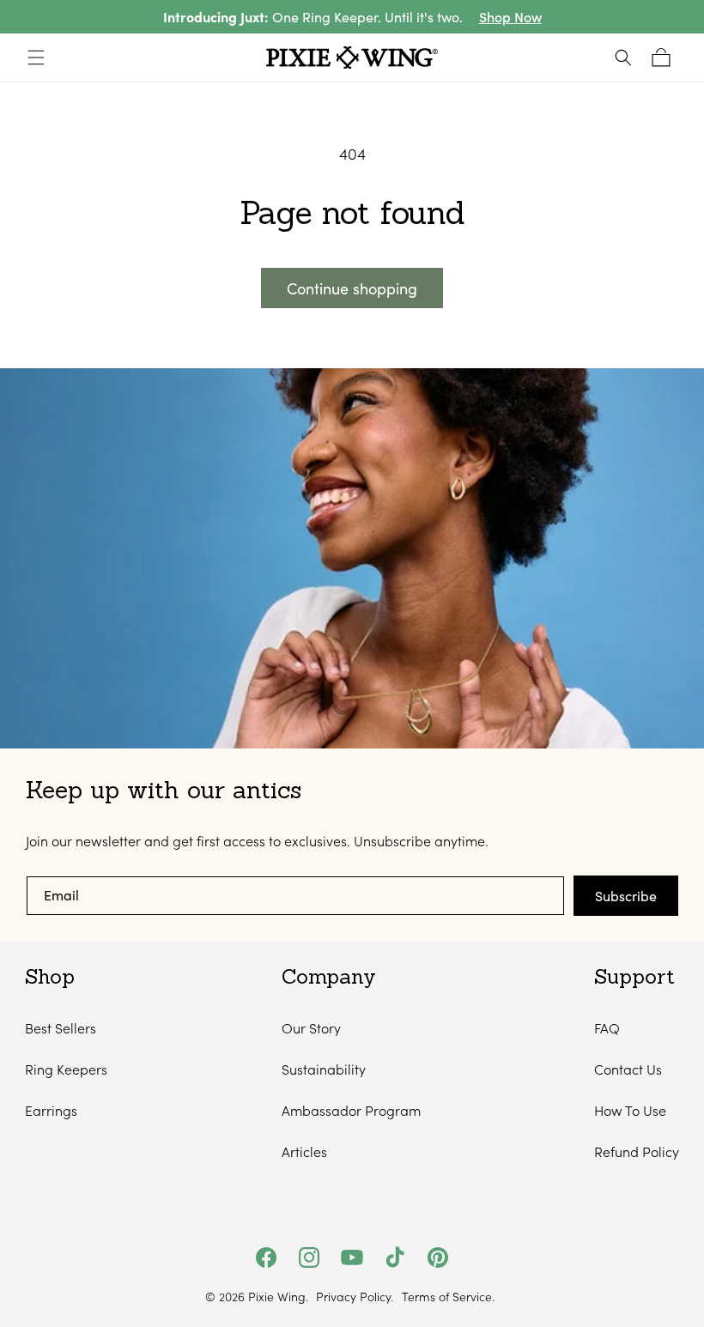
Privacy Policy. (354, 1297)
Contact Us (628, 1069)
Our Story (311, 1028)
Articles (304, 1151)
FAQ (607, 1028)
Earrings (51, 1110)
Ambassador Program (351, 1110)
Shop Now (510, 17)
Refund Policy (636, 1151)
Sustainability (324, 1069)
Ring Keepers (66, 1069)
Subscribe (626, 896)
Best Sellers (60, 1028)
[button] (36, 57)
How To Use (630, 1110)
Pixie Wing (277, 1296)
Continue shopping (352, 288)
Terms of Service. (448, 1297)
